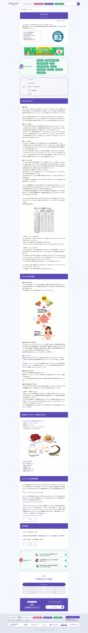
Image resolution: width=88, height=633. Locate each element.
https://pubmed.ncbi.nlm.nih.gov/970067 (32, 502)
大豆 (23, 255)
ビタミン (30, 363)
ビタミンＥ (36, 352)
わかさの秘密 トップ (24, 9)
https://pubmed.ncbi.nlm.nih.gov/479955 (32, 515)
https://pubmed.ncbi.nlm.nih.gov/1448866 (32, 492)
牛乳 (28, 425)
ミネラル (34, 363)
